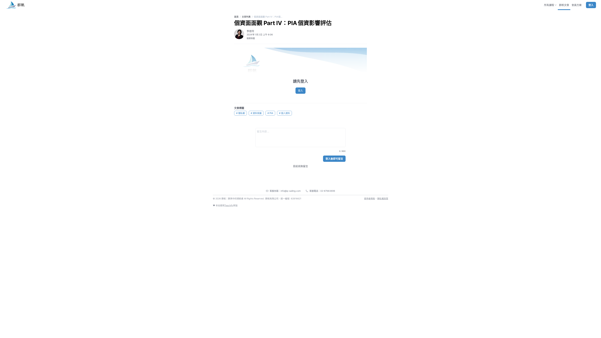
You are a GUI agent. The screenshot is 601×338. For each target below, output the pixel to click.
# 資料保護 (256, 113)
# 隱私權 (240, 113)
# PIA (270, 113)
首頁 (236, 16)
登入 (590, 5)
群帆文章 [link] (564, 5)
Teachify (228, 205)
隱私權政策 (382, 198)
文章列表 (246, 16)
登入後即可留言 (334, 158)
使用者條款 (369, 198)
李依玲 (250, 31)
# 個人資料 (284, 113)
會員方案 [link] (577, 5)
